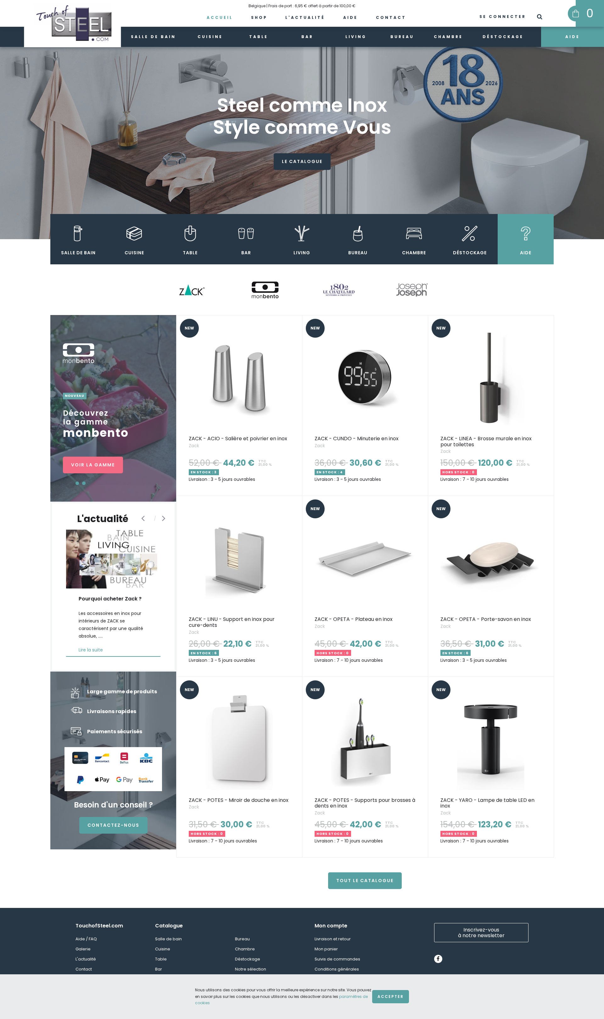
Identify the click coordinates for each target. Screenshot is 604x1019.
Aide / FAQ (86, 939)
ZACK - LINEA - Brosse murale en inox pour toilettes (486, 441)
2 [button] (84, 483)
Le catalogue (302, 161)
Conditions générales (337, 969)
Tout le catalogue (365, 880)
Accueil (220, 17)
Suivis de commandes (337, 959)
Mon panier (326, 949)
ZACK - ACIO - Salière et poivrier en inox (238, 438)
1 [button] (77, 483)
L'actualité (305, 17)
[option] (302, 132)
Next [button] (165, 518)
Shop (259, 17)
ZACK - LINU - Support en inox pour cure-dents (232, 622)
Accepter (391, 996)
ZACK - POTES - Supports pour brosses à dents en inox (365, 803)
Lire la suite (91, 650)
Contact (391, 17)
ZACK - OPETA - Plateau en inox (354, 619)
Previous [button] (144, 518)
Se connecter (502, 16)
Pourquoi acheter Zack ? (110, 598)
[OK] (540, 17)
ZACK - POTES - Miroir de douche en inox (238, 800)
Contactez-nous (113, 825)
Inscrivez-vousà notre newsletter (481, 932)
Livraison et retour (333, 939)
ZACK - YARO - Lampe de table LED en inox (487, 803)
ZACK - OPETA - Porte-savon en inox (485, 619)
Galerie (83, 949)
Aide (350, 17)
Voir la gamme (93, 465)
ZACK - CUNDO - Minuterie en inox (357, 438)
